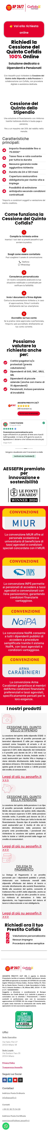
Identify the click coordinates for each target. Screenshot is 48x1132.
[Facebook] (4, 1080)
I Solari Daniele (16, 423)
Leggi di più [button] (7, 443)
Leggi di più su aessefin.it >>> (21, 778)
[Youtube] (15, 1080)
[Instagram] (20, 1080)
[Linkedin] (10, 1080)
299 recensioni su (24, 409)
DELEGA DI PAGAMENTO (24, 868)
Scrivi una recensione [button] (29, 413)
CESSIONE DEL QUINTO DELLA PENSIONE (24, 798)
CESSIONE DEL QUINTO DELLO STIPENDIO (24, 728)
